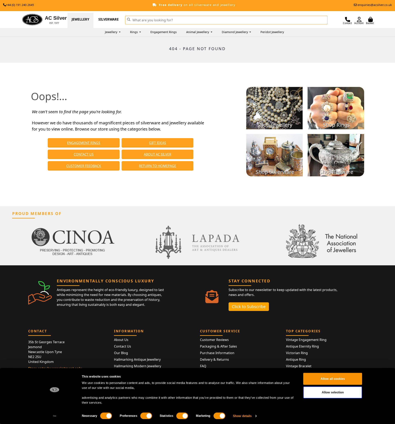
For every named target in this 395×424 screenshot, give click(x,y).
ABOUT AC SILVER (157, 154)
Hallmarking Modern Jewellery (137, 366)
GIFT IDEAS (157, 143)
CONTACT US (84, 154)
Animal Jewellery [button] (198, 32)
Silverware (108, 19)
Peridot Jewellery (272, 32)
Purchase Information (217, 353)
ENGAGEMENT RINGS (83, 143)
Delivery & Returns (214, 359)
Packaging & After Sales (218, 346)
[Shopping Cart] (370, 19)
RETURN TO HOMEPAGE (157, 166)
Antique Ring (296, 359)
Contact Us (122, 346)
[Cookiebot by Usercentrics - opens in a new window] (55, 416)
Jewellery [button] (111, 32)
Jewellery (80, 19)
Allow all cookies (333, 378)
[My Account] (359, 19)
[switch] (146, 415)
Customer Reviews (214, 339)
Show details (242, 416)
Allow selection (333, 392)
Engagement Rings (163, 32)
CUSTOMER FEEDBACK (83, 166)
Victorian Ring (297, 353)
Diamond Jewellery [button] (235, 32)
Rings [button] (134, 32)
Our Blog (121, 353)
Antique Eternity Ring (302, 346)
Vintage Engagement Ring (306, 339)
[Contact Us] (347, 19)
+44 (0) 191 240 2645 (20, 5)
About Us (121, 339)
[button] (129, 19)
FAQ (203, 366)
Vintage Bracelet (298, 366)
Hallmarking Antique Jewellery (137, 359)
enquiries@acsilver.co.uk (375, 5)
